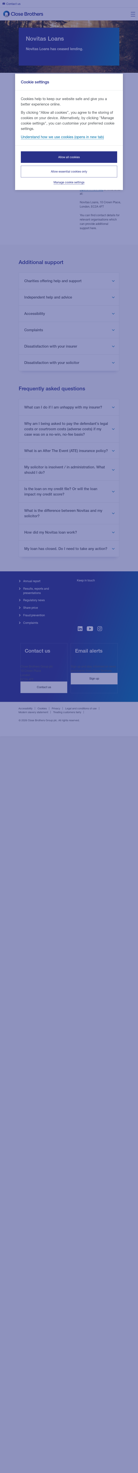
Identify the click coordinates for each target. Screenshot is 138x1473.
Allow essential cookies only (69, 171)
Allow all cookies (69, 157)
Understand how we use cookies (47, 137)
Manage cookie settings (69, 182)
